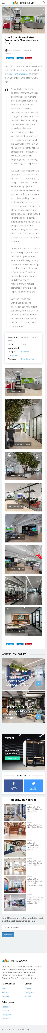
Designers (29, 992)
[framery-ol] (23, 752)
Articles (28, 996)
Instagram (6, 1014)
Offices (28, 988)
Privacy (5, 992)
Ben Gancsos (27, 359)
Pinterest (6, 1018)
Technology (26, 50)
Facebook (6, 1007)
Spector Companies (19, 73)
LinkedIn (5, 1010)
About (4, 988)
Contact (5, 996)
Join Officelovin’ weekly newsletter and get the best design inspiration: (22, 919)
